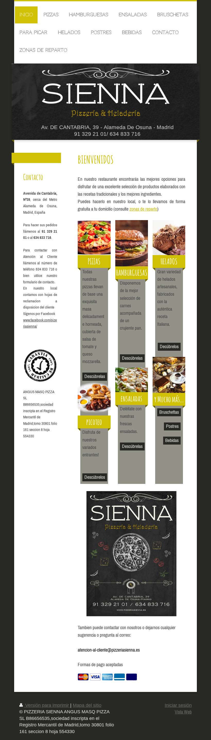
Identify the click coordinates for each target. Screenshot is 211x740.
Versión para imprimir (47, 705)
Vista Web (183, 712)
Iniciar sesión (178, 705)
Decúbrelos (169, 346)
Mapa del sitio (87, 705)
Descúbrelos (94, 477)
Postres (172, 426)
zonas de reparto (143, 209)
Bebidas (172, 440)
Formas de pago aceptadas (100, 664)
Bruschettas (169, 412)
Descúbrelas (94, 376)
